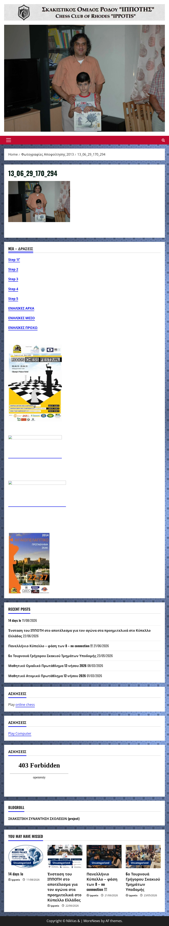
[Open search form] (163, 140)
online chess (25, 704)
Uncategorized (22, 863)
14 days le (14, 620)
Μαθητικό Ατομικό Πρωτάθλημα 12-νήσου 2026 (47, 675)
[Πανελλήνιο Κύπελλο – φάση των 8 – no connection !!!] (104, 856)
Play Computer (19, 733)
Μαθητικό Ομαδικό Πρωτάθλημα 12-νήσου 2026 (47, 665)
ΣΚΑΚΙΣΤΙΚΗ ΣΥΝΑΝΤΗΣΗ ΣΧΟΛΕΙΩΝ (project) (44, 818)
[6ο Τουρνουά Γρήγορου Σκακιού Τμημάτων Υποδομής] (143, 856)
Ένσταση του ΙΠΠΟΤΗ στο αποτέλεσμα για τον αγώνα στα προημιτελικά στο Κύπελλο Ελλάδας (64, 886)
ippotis (15, 879)
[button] (8, 140)
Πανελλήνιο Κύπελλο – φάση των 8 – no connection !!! (50, 645)
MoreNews (91, 921)
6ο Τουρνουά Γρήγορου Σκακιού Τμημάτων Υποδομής (52, 655)
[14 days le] (25, 856)
